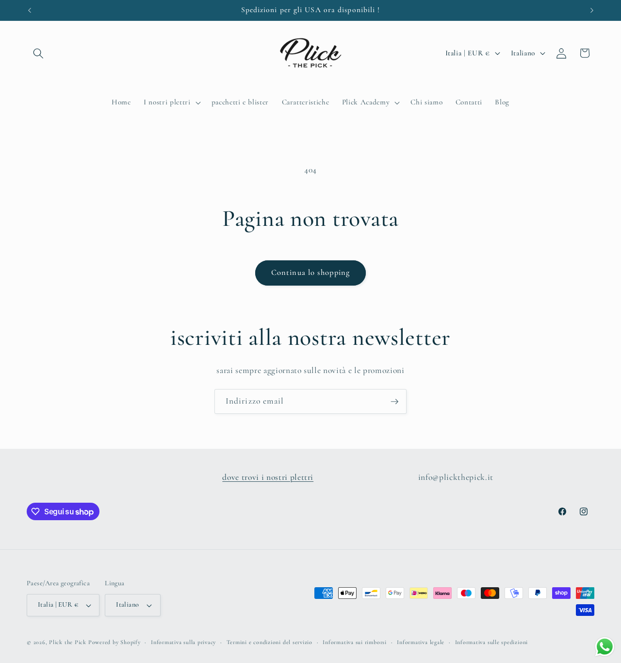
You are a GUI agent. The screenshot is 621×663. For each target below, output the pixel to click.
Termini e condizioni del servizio (269, 642)
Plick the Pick (67, 642)
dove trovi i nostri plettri (267, 477)
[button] (38, 53)
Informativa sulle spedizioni (491, 642)
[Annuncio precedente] (29, 10)
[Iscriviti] (394, 401)
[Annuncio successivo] (592, 10)
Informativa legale (420, 642)
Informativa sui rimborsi (354, 642)
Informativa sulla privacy (183, 642)
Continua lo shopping (310, 272)
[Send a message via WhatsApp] (604, 646)
